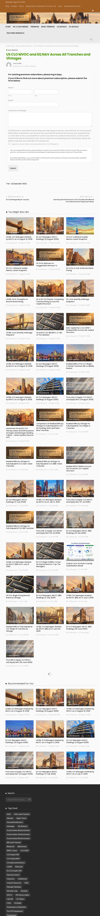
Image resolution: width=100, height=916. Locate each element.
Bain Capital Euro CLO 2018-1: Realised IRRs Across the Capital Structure (80, 330)
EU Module (74, 26)
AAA (9, 850)
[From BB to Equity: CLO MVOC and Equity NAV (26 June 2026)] (20, 648)
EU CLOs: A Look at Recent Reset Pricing (79, 269)
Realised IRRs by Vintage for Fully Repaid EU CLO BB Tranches (20, 527)
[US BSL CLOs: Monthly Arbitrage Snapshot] (20, 321)
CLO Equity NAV (16, 184)
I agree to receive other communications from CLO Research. (35, 144)
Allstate (10, 854)
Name (11, 87)
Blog (7, 6)
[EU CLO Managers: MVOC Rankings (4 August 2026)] (50, 386)
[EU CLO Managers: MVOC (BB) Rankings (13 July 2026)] (80, 519)
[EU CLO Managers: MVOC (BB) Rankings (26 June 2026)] (80, 615)
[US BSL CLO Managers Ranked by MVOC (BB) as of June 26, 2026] (50, 615)
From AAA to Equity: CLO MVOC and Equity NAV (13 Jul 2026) (49, 532)
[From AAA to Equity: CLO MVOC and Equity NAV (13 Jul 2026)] (50, 519)
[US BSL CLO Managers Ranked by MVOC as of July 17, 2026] (50, 488)
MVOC (24, 184)
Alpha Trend (21, 854)
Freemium (35, 26)
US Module (62, 26)
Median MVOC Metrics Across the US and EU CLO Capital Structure (78, 468)
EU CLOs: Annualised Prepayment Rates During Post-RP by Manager (19, 695)
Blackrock (10, 882)
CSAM (9, 902)
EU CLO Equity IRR (14, 906)
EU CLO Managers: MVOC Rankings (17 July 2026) (16, 501)
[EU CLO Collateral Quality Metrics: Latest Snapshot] (20, 257)
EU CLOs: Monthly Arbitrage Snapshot (77, 300)
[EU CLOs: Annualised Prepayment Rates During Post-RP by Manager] (20, 682)
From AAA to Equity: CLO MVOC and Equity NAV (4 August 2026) (80, 398)
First (9, 95)
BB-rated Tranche (14, 878)
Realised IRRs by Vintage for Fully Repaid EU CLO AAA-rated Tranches (19, 463)
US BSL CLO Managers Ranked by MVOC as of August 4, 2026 (19, 398)
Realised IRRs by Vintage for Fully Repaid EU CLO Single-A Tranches (78, 425)
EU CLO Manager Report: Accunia (17, 200)
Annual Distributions (15, 858)
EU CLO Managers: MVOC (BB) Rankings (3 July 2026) (48, 596)
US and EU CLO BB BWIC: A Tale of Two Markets (49, 333)
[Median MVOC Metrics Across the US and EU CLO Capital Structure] (80, 455)
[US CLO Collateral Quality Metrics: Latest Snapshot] (80, 225)
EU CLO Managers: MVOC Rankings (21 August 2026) (47, 238)
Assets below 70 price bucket (18, 870)
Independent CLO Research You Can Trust (41, 6)
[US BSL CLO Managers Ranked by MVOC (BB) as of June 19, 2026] (50, 682)
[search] (91, 39)
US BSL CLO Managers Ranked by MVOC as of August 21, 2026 (19, 238)
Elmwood (18, 902)
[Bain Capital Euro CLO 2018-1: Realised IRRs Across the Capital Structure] (80, 319)
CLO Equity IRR (13, 890)
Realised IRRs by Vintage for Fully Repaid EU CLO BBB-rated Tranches (49, 463)
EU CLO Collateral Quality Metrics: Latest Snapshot (16, 269)
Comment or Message (17, 110)
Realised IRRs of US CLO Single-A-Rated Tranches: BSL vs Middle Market (80, 366)
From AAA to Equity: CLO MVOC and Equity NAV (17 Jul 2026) (79, 501)
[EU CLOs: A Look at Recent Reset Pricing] (80, 257)
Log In (60, 6)
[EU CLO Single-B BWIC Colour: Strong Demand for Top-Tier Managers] (50, 550)
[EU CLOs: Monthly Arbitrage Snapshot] (80, 288)
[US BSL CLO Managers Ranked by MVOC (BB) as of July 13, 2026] (20, 550)
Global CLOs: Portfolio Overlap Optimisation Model (79, 564)
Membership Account (72, 6)
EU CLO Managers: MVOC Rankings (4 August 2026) (47, 398)
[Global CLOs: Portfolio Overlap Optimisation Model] (80, 551)
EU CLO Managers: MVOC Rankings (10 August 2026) (47, 365)
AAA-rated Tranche (21, 850)
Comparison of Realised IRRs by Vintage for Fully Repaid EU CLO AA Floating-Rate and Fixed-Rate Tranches (49, 427)
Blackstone (22, 882)
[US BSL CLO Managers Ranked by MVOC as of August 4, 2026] (20, 386)
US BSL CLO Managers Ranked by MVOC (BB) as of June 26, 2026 (48, 628)
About (21, 6)
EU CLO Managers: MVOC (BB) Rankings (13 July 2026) (78, 532)
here (59, 74)
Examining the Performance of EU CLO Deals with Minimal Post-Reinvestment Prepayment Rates (73, 201)
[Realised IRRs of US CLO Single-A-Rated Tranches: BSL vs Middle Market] (80, 352)
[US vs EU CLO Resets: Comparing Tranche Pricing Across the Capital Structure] (50, 288)
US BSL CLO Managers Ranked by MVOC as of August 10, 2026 (19, 365)
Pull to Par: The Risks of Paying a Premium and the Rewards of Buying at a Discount (79, 662)
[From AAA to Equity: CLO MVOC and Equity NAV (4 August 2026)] (80, 386)
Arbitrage (10, 862)
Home (7, 26)
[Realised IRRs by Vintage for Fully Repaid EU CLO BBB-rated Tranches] (50, 453)
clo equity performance (16, 898)
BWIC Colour (12, 886)
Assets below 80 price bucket (18, 874)
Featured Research (15, 33)
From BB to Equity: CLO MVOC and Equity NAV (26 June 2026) (19, 661)
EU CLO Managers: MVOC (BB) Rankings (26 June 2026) (78, 627)
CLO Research (12, 243)
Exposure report (13, 910)
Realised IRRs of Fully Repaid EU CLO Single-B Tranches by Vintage (19, 628)
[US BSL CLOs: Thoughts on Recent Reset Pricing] (20, 288)
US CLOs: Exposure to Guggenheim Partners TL (46, 264)
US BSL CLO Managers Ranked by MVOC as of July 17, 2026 (48, 501)
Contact (14, 6)
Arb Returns (22, 862)
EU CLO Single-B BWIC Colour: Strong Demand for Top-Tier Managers (48, 564)
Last (36, 95)
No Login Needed (20, 26)
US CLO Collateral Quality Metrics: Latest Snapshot (77, 238)
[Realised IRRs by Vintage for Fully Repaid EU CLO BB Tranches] (20, 517)
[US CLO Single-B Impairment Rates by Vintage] (20, 584)
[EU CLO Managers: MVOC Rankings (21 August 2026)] (50, 225)
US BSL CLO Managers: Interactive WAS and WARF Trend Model (47, 657)
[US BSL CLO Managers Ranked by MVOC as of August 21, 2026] (20, 225)
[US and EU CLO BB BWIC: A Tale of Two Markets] (50, 321)
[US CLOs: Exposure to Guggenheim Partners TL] (50, 254)
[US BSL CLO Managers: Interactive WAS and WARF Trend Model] (50, 646)
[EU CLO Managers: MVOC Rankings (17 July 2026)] (20, 488)
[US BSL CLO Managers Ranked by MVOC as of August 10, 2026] (20, 352)
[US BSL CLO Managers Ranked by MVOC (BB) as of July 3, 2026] (80, 584)
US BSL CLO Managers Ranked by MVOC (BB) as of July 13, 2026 (18, 564)
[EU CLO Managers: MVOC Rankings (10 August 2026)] (50, 352)
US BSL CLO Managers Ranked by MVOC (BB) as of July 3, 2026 (79, 596)
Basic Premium (48, 26)
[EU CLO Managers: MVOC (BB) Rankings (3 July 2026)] (50, 584)
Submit (13, 168)
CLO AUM (24, 886)
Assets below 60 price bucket (18, 866)
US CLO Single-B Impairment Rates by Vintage (18, 596)
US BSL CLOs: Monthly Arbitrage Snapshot (19, 333)
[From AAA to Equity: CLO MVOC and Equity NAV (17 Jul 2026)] (80, 488)
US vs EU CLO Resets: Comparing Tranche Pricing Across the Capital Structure (50, 301)
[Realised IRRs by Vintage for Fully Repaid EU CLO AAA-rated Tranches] (20, 453)
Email (11, 100)
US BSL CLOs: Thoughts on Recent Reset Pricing (17, 300)
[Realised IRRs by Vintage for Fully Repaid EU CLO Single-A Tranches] (80, 415)
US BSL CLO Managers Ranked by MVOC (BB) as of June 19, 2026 (48, 695)
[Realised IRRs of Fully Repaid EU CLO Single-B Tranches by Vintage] (20, 615)
